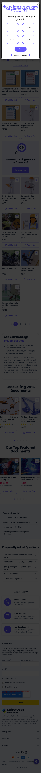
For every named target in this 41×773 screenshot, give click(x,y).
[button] (20, 55)
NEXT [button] (20, 49)
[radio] (12, 27)
